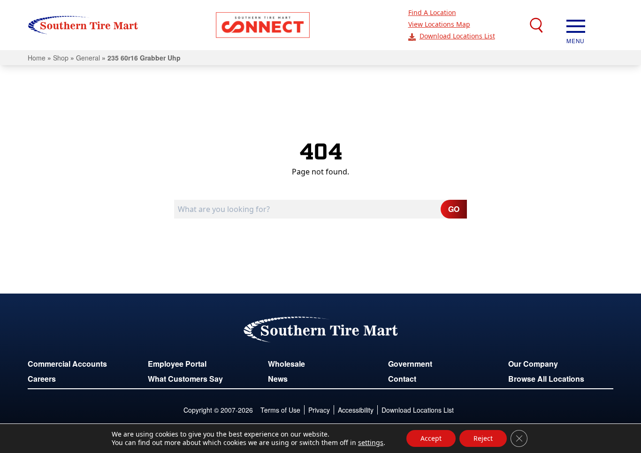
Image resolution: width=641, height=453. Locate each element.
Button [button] (263, 25)
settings (370, 442)
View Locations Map (439, 24)
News (278, 378)
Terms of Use (280, 410)
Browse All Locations (546, 378)
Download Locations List (457, 35)
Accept (431, 438)
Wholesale (286, 363)
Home (37, 57)
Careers (42, 378)
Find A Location (432, 12)
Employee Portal (177, 363)
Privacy (319, 410)
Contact (402, 378)
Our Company (533, 363)
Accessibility (356, 410)
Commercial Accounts (67, 363)
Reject (483, 438)
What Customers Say (185, 378)
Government (410, 363)
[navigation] (576, 25)
